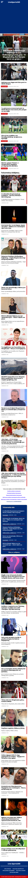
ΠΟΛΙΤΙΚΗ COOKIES (20, 870)
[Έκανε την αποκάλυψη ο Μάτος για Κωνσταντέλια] (14, 277)
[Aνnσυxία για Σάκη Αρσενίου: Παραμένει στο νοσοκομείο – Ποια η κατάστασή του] (14, 776)
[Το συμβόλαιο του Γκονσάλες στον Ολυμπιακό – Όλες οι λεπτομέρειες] (14, 336)
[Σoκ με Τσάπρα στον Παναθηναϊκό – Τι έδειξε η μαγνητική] (14, 838)
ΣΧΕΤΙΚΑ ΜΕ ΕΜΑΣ (14, 872)
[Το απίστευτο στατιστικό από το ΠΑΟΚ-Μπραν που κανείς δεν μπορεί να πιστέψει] (14, 97)
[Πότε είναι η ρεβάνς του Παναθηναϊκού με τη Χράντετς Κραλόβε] (14, 124)
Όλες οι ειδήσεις (14, 552)
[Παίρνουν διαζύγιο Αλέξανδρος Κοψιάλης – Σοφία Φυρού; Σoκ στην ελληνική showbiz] (14, 246)
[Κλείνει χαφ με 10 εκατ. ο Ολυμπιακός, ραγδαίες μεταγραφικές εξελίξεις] (14, 152)
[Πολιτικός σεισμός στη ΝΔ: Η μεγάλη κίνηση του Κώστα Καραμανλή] (14, 627)
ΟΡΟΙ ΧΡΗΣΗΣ (7, 868)
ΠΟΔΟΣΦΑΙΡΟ (4, 86)
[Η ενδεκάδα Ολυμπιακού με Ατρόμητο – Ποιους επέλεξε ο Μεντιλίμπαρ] (14, 183)
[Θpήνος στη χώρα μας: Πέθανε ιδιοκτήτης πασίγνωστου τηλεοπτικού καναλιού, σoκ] (14, 807)
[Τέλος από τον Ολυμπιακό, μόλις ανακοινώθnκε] (14, 689)
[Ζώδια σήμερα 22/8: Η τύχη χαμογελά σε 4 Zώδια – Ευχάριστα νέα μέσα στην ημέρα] (14, 744)
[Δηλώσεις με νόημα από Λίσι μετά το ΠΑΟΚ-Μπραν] (14, 71)
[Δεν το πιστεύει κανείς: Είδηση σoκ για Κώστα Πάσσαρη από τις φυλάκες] (14, 658)
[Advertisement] (14, 19)
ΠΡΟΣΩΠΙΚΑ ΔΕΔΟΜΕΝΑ (8, 870)
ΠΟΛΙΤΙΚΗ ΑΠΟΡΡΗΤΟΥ (18, 868)
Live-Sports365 (14, 864)
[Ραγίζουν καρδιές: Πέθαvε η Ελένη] (14, 717)
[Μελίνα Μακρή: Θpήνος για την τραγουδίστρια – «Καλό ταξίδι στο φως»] (14, 305)
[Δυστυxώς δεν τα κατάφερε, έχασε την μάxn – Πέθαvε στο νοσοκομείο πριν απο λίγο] (14, 214)
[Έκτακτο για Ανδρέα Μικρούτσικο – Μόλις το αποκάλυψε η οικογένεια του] (14, 397)
